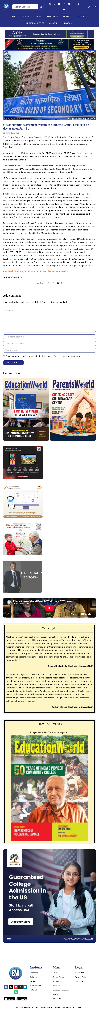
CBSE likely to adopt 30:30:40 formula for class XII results (41, 271)
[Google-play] (64, 9)
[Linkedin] (69, 4)
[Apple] (78, 4)
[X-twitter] (54, 4)
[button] (89, 6)
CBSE (20, 204)
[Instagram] (64, 4)
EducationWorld (31, 1007)
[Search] (40, 6)
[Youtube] (59, 4)
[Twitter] (49, 283)
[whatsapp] (62, 283)
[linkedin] (57, 283)
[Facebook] (50, 4)
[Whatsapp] (73, 4)
